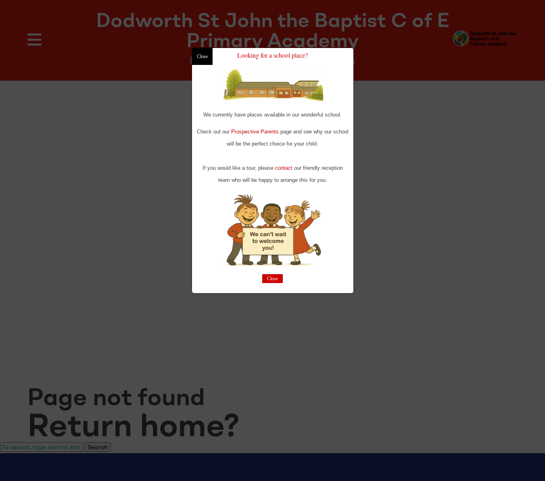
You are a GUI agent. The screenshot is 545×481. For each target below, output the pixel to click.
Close (272, 279)
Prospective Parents (255, 132)
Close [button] (202, 56)
